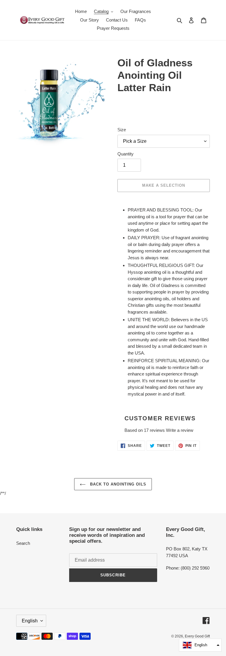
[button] (200, 645)
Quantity (125, 153)
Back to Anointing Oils (118, 484)
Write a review (179, 430)
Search (23, 543)
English (30, 620)
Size (121, 129)
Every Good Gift (197, 636)
